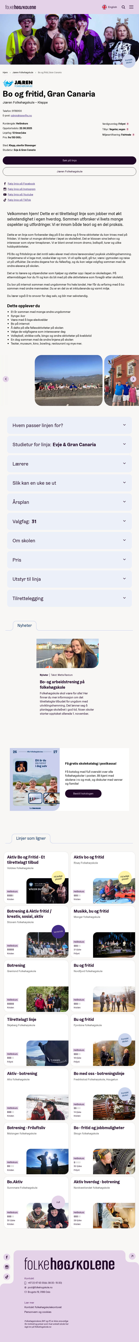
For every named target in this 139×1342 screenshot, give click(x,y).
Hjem (5, 72)
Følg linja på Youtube (20, 194)
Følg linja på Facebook (21, 183)
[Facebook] (6, 1257)
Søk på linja (70, 160)
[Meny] (131, 7)
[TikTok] (6, 1276)
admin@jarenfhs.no (21, 115)
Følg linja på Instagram (21, 189)
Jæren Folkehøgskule (23, 72)
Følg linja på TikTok (19, 200)
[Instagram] (6, 1267)
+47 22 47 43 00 (36, 1282)
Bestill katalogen (83, 793)
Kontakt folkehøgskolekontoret (43, 1307)
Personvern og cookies (37, 1312)
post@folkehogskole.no (40, 1287)
